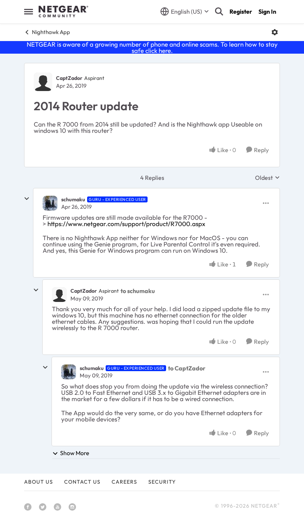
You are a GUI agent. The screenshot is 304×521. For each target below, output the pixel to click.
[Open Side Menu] (28, 11)
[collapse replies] (26, 198)
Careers (124, 481)
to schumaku (137, 291)
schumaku (73, 199)
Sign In (267, 11)
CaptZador (69, 78)
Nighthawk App (51, 32)
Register (240, 11)
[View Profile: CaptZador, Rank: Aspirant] (43, 82)
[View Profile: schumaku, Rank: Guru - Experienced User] (50, 203)
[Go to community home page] (63, 11)
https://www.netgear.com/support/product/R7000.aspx (126, 224)
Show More (74, 453)
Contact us (82, 481)
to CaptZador (186, 368)
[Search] (219, 11)
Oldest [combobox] (267, 178)
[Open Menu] (275, 32)
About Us (38, 481)
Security (162, 481)
